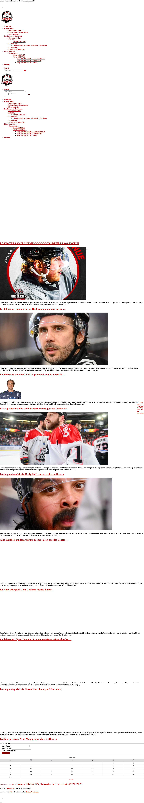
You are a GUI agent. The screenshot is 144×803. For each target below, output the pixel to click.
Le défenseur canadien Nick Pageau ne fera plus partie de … (32, 374)
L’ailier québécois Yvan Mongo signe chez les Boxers (28, 739)
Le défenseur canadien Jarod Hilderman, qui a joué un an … (33, 309)
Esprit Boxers (10, 788)
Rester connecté (9, 750)
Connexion (6, 752)
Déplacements (3, 784)
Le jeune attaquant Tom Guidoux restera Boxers (26, 589)
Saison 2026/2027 (28, 784)
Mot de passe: (7, 748)
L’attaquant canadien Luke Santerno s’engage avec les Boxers (33, 408)
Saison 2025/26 (12, 784)
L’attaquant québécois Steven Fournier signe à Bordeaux (30, 689)
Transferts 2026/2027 (69, 784)
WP (11, 792)
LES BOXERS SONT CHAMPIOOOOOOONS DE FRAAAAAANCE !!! (39, 243)
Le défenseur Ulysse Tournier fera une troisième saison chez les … (35, 639)
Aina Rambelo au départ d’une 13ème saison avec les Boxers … (34, 539)
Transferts (47, 784)
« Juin (71, 779)
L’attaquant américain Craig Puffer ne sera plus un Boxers (32, 474)
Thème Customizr (32, 792)
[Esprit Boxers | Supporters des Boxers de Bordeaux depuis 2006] (6, 23)
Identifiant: (6, 746)
